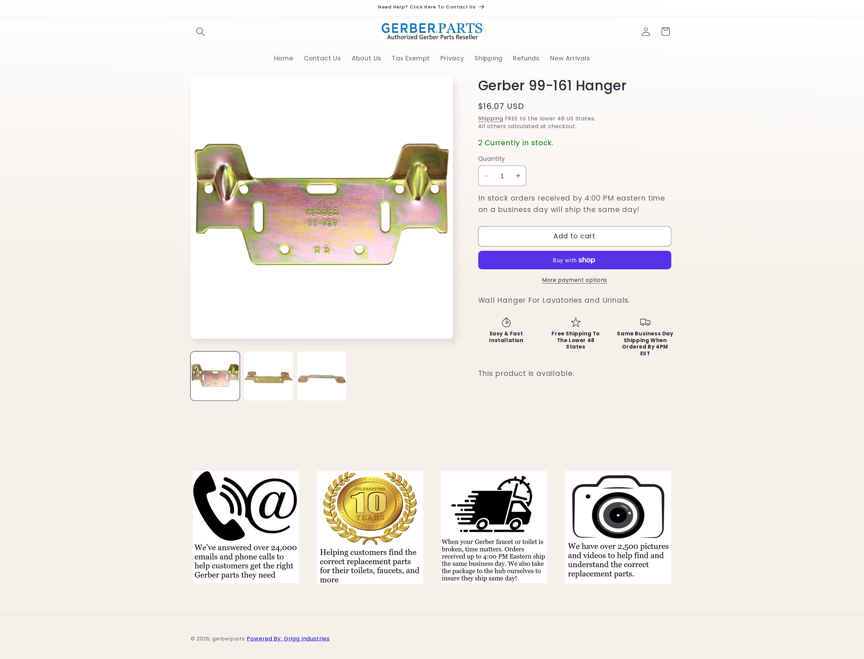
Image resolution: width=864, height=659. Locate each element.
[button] (200, 31)
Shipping (490, 118)
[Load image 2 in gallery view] (268, 376)
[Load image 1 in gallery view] (215, 376)
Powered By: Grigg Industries (288, 638)
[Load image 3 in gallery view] (321, 376)
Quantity (491, 159)
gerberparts (228, 638)
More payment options (574, 280)
